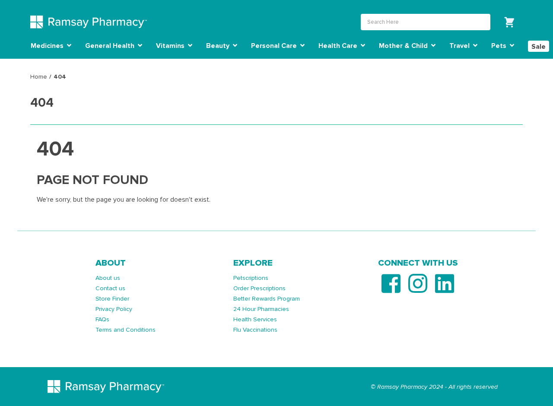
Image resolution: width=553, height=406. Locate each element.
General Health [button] (110, 45)
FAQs (102, 319)
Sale (538, 46)
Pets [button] (499, 45)
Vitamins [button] (171, 45)
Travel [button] (460, 45)
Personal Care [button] (275, 45)
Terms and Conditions (125, 329)
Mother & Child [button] (404, 45)
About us (107, 278)
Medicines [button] (48, 45)
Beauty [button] (218, 45)
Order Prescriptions (259, 288)
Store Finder (112, 298)
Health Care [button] (338, 45)
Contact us (110, 288)
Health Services (255, 319)
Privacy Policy (113, 309)
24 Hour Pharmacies (261, 309)
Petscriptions (250, 278)
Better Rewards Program (266, 298)
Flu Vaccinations (255, 329)
